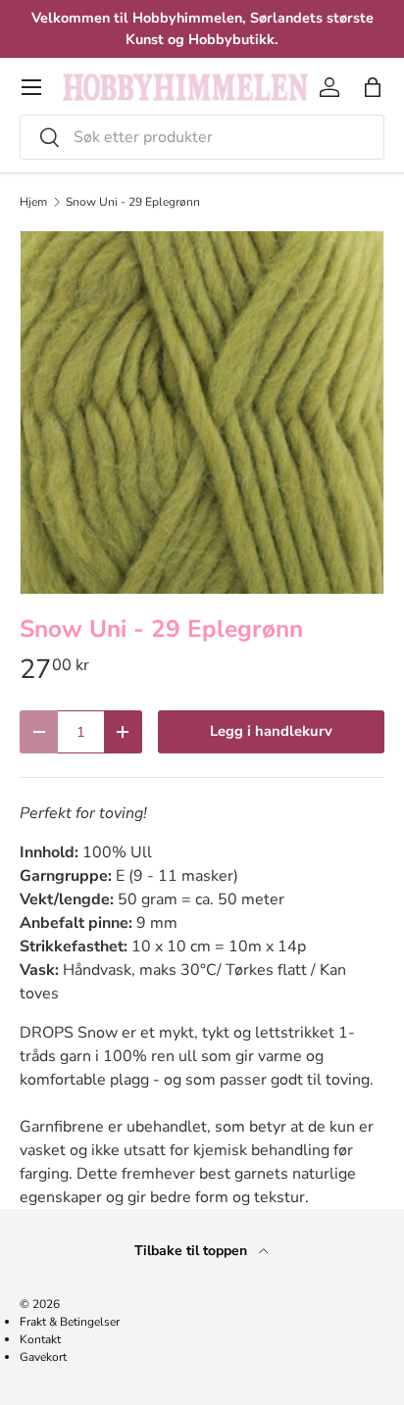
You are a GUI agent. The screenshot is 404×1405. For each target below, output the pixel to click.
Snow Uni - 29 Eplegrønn (133, 202)
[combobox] (202, 137)
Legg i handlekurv (271, 731)
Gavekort (43, 1357)
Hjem (33, 202)
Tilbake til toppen (192, 1250)
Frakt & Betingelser (70, 1322)
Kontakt (40, 1339)
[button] (372, 87)
